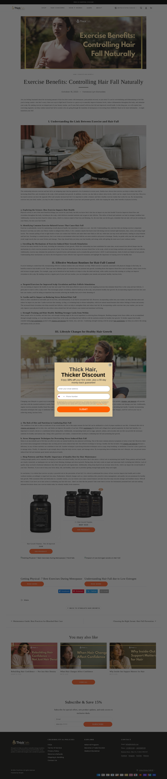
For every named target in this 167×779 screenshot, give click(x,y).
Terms (105, 404)
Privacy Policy (100, 404)
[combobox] (61, 396)
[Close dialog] (110, 364)
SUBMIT (83, 409)
